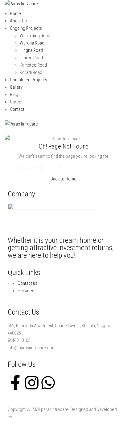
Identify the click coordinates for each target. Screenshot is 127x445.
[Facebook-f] (15, 382)
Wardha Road (32, 43)
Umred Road (31, 57)
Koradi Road (31, 72)
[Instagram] (31, 382)
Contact (17, 109)
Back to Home (63, 179)
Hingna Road (31, 50)
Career (16, 102)
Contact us (27, 283)
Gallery (16, 87)
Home (15, 13)
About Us (18, 21)
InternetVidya (25, 417)
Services (26, 290)
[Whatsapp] (48, 382)
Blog (14, 94)
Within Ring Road (35, 35)
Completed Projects (28, 80)
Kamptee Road (33, 65)
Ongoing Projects (26, 28)
